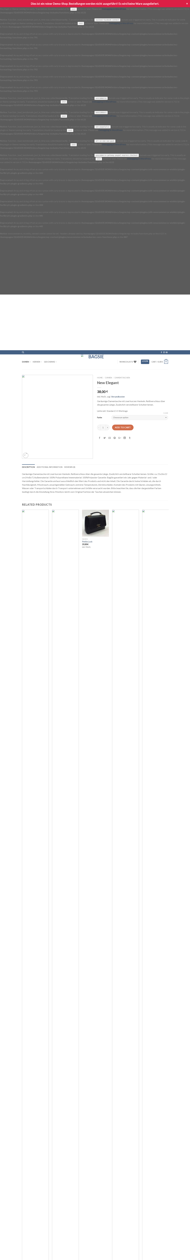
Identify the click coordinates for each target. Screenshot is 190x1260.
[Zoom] (25, 455)
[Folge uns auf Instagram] (164, 352)
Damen (25, 362)
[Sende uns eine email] (166, 352)
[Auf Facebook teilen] (99, 439)
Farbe (99, 417)
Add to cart (123, 427)
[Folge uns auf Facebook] (161, 352)
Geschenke (49, 362)
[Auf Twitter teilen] (104, 439)
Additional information (50, 467)
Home (100, 378)
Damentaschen (122, 378)
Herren (36, 362)
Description (28, 467)
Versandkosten (118, 396)
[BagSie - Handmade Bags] (95, 361)
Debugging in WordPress (114, 9)
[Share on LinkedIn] (124, 439)
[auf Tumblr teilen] (129, 439)
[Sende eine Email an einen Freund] (109, 439)
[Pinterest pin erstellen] (114, 439)
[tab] (28, 467)
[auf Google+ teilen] (119, 439)
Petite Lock (87, 541)
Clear (165, 413)
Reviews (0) (69, 467)
